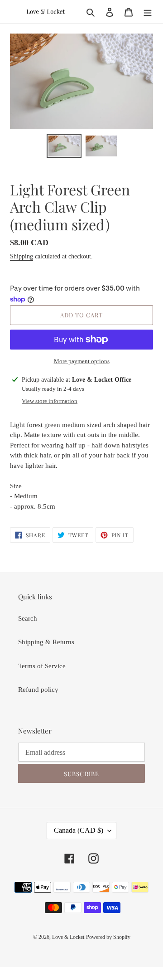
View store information (49, 401)
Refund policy (38, 689)
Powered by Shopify (108, 937)
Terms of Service (42, 666)
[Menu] (147, 11)
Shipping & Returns (46, 642)
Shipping (21, 256)
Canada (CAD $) (78, 830)
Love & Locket (68, 937)
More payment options (82, 361)
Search (27, 618)
